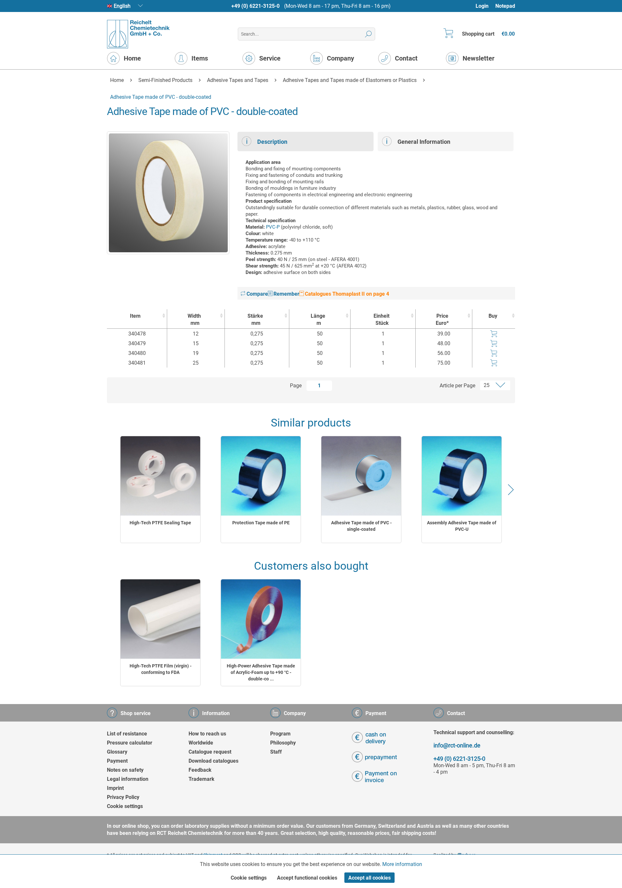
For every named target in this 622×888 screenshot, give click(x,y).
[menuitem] (485, 6)
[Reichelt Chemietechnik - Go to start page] (138, 34)
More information (402, 864)
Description (272, 141)
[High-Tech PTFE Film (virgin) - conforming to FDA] (160, 619)
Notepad (505, 6)
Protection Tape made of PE (261, 522)
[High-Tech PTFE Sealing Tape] (160, 476)
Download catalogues (213, 761)
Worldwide (201, 743)
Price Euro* (442, 319)
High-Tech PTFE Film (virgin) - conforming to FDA (160, 669)
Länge (318, 319)
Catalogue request (210, 752)
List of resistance (127, 734)
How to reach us (207, 734)
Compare (256, 294)
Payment (117, 761)
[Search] (368, 34)
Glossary (117, 752)
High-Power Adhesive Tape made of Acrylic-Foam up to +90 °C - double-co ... (261, 672)
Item (135, 316)
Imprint (115, 788)
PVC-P (273, 227)
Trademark (201, 779)
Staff (276, 752)
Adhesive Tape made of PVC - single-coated (361, 526)
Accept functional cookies (307, 878)
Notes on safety (125, 770)
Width (194, 319)
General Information (423, 141)
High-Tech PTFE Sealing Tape (160, 522)
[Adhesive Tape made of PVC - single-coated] (361, 476)
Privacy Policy (123, 797)
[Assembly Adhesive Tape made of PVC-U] (461, 476)
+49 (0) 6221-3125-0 (255, 6)
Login (482, 6)
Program (280, 734)
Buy (493, 316)
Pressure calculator (129, 743)
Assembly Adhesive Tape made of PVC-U (461, 526)
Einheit (381, 319)
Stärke (255, 319)
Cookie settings (125, 806)
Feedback (200, 770)
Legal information (127, 779)
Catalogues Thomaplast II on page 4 (346, 294)
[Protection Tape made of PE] (261, 476)
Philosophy (283, 743)
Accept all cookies (369, 878)
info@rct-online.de (456, 745)
